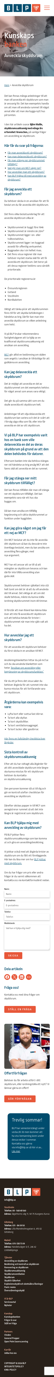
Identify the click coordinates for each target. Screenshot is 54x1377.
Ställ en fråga (20, 1009)
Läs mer (16, 1151)
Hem (6, 85)
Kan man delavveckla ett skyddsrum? (27, 156)
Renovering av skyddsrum (16, 1267)
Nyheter (8, 1305)
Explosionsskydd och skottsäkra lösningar (23, 1284)
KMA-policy (10, 1370)
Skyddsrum (9, 1277)
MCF (6, 354)
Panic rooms (10, 1287)
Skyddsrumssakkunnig (14, 1270)
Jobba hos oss (10, 1353)
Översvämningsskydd (14, 1290)
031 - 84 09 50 (18, 1225)
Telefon (7, 911)
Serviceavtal (10, 1302)
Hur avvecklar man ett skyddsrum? (26, 172)
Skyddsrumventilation (14, 1274)
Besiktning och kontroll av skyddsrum (21, 1264)
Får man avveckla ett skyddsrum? (25, 153)
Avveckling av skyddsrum (16, 1261)
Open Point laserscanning (16, 1341)
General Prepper (11, 1338)
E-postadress (9, 900)
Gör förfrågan (20, 1099)
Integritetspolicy (14, 1366)
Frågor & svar (10, 1320)
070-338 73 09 (18, 1243)
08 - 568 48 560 (19, 1210)
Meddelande (9, 923)
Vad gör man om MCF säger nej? (24, 168)
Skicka (13, 955)
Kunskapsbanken (12, 1317)
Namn (6, 889)
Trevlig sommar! (27, 1120)
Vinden (7, 1335)
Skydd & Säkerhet (12, 1280)
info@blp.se (10, 1200)
